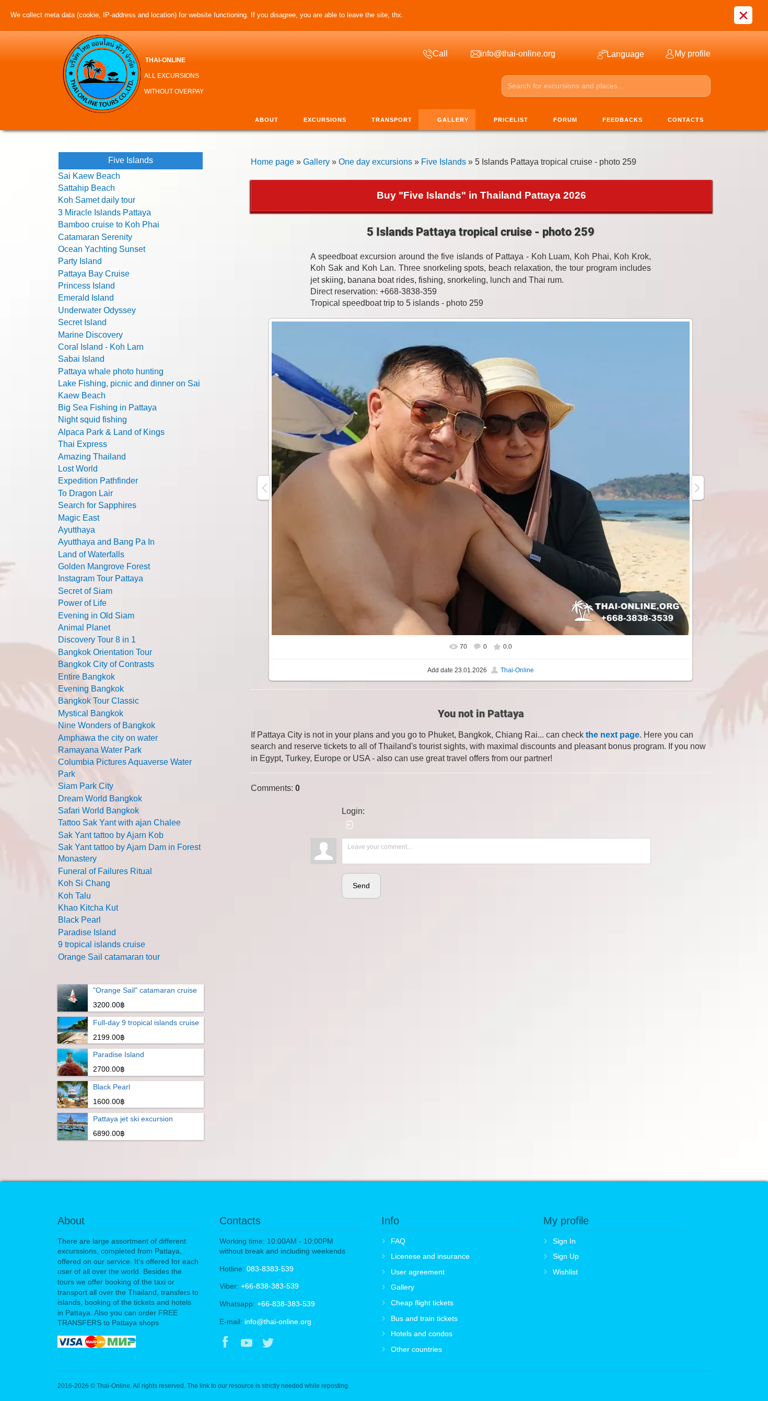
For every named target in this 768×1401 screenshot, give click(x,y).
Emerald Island (86, 297)
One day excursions (375, 161)
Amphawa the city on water (108, 737)
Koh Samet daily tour (96, 200)
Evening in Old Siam (96, 615)
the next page (612, 734)
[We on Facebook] (225, 1343)
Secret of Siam (85, 591)
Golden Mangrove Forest (104, 566)
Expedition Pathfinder (98, 480)
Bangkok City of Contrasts (106, 664)
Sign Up (566, 1256)
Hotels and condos (421, 1333)
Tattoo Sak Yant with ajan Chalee (119, 822)
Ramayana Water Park (100, 749)
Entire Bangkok (86, 676)
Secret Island (82, 322)
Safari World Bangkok (98, 810)
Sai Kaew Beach (89, 175)
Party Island (80, 261)
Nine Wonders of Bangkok (106, 725)
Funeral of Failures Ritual (105, 871)
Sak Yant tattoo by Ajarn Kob (111, 835)
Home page (272, 161)
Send (361, 885)
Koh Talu (74, 895)
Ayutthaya (76, 529)
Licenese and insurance (430, 1256)
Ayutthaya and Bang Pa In (106, 541)
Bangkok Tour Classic (98, 700)
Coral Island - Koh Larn (101, 346)
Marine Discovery (90, 334)
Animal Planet (84, 627)
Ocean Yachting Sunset (101, 249)
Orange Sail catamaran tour (109, 956)
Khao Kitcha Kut (88, 907)
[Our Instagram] (290, 1343)
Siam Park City (85, 786)
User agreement (418, 1272)
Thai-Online (517, 670)
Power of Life (82, 603)
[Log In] (349, 825)
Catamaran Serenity (95, 237)
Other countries (416, 1349)
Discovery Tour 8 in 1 (97, 639)
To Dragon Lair (85, 493)
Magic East (78, 517)
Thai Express (82, 444)
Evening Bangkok (91, 688)
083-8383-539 (270, 1269)
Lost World (78, 468)
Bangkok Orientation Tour (105, 652)
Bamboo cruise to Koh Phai (108, 224)
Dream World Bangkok (100, 798)
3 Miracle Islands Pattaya (104, 212)
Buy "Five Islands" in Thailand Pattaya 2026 (481, 195)
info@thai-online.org (278, 1321)
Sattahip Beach (86, 187)
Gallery (316, 161)
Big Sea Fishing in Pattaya (107, 407)
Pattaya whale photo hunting (111, 371)
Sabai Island (81, 358)
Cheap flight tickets (422, 1303)
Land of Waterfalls (91, 554)
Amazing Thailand (92, 456)
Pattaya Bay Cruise (94, 273)
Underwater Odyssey (97, 310)
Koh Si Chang (84, 883)
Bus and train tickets (424, 1318)
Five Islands (443, 161)
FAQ (398, 1241)
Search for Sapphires (97, 505)
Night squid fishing (92, 419)
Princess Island (86, 285)
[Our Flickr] (312, 1343)
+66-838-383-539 (270, 1286)
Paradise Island (87, 932)
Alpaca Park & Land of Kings (111, 432)
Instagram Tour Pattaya (100, 578)
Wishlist (565, 1272)
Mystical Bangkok (90, 713)
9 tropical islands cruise (101, 944)
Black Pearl (79, 919)
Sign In (564, 1241)
